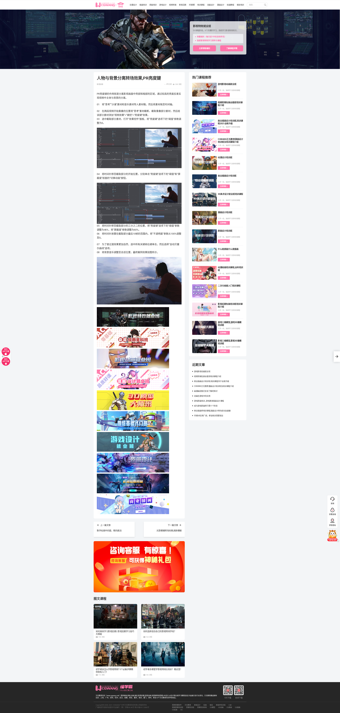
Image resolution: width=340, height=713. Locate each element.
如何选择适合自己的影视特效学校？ (159, 631)
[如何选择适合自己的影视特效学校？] (163, 616)
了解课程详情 (231, 48)
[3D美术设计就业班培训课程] (204, 199)
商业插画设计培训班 (227, 176)
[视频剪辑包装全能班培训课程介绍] (204, 108)
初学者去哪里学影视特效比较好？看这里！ (162, 669)
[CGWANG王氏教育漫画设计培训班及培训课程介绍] (204, 145)
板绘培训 (240, 5)
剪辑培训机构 (202, 707)
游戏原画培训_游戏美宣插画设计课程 (209, 401)
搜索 (265, 5)
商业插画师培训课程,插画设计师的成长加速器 (212, 411)
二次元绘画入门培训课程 (229, 285)
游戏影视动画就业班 (227, 84)
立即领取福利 (204, 48)
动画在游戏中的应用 (202, 396)
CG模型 (212, 707)
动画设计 (210, 5)
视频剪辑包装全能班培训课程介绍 (207, 376)
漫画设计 (220, 5)
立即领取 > (224, 95)
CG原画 (229, 707)
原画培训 (153, 5)
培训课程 (200, 5)
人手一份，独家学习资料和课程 (229, 90)
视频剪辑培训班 (177, 707)
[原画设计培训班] (204, 236)
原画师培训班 (221, 705)
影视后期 (182, 5)
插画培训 (143, 5)
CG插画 (237, 707)
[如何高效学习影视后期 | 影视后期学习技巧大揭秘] (115, 616)
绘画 (205, 705)
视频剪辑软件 (177, 705)
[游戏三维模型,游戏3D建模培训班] (204, 328)
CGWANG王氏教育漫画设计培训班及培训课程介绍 (214, 386)
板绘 (211, 705)
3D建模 (192, 5)
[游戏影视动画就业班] (204, 90)
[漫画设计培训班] (204, 218)
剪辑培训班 (190, 707)
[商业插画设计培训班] (204, 181)
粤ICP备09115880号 (142, 707)
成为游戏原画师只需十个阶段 (206, 406)
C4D (230, 705)
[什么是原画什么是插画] (204, 254)
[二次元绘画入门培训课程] (204, 291)
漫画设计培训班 (225, 212)
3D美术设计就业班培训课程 (230, 194)
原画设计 (197, 705)
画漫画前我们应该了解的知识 (206, 391)
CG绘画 (174, 710)
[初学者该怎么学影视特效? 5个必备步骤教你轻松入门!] (115, 654)
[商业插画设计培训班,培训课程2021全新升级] (204, 126)
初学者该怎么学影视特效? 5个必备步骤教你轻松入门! (114, 670)
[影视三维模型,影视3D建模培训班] (204, 346)
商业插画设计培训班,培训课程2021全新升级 (211, 381)
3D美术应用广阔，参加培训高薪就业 (208, 416)
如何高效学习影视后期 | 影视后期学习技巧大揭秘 (115, 632)
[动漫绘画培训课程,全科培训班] (204, 273)
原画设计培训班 (225, 231)
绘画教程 (230, 5)
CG (181, 710)
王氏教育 (188, 705)
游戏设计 (162, 5)
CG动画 (221, 707)
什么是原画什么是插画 (228, 249)
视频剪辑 (172, 5)
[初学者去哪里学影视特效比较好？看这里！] (163, 654)
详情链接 (3, 11)
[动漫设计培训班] (204, 163)
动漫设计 (133, 5)
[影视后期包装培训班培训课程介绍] (204, 309)
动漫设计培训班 (225, 157)
